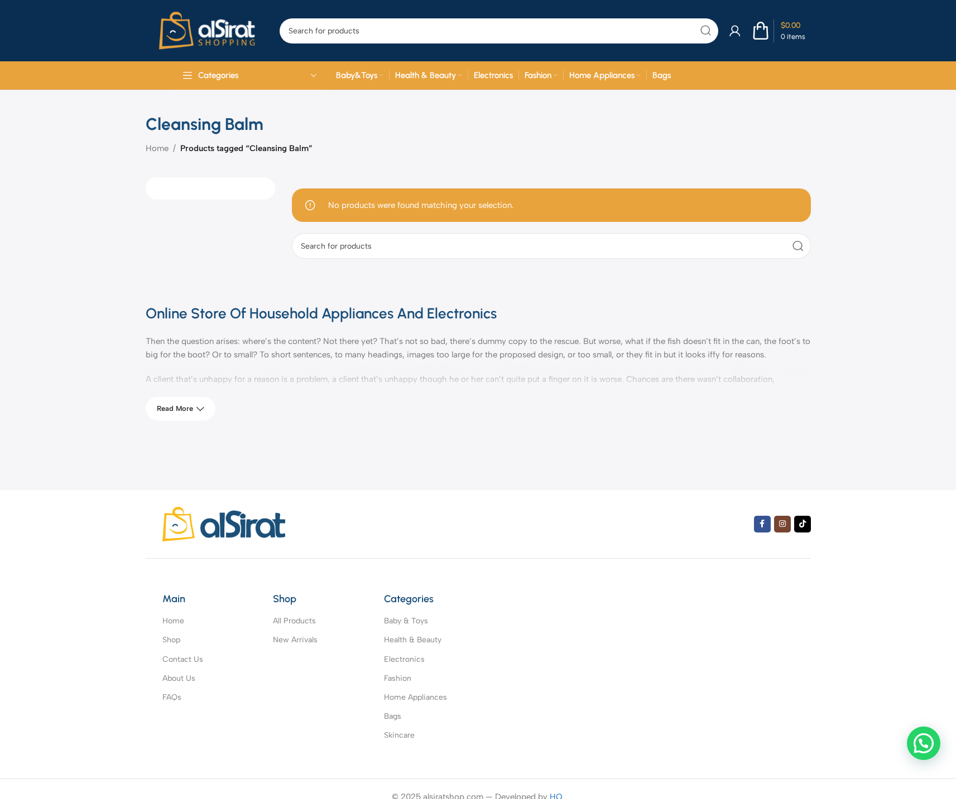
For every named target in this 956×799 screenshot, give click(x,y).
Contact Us (182, 659)
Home (157, 148)
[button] (923, 743)
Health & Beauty (412, 640)
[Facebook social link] (762, 524)
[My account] (735, 31)
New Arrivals (295, 640)
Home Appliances (415, 697)
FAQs (171, 697)
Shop (171, 640)
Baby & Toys (406, 621)
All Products (294, 621)
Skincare (399, 735)
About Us (178, 678)
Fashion (397, 678)
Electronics (404, 659)
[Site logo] (207, 30)
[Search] (705, 30)
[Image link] (223, 523)
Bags (392, 716)
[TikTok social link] (802, 524)
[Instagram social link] (782, 524)
